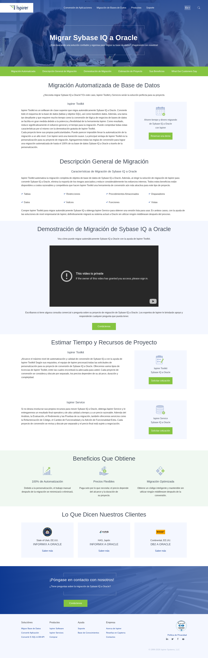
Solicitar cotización (160, 380)
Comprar (53, 637)
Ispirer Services (56, 633)
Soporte (150, 8)
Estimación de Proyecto (130, 71)
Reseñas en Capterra (115, 633)
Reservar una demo (161, 136)
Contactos (110, 637)
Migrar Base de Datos (31, 628)
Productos (136, 8)
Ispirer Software (57, 628)
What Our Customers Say (184, 71)
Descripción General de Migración (59, 71)
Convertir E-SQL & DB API (32, 637)
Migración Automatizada (23, 71)
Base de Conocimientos (88, 633)
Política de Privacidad (177, 635)
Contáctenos (104, 326)
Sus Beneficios (156, 71)
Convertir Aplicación (30, 633)
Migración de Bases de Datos (111, 8)
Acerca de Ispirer (113, 628)
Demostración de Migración (97, 71)
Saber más (47, 551)
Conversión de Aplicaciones (78, 8)
